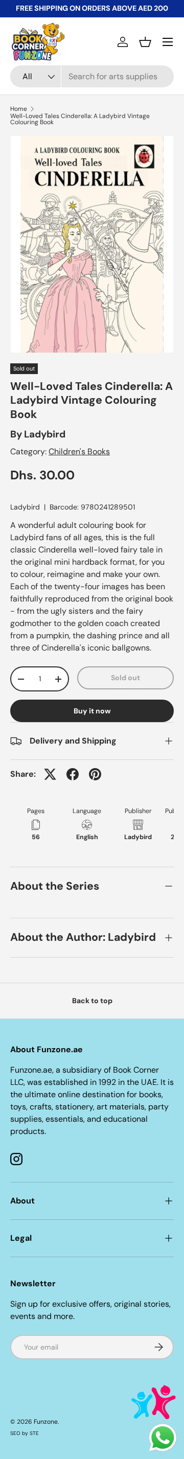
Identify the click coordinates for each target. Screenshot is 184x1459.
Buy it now (92, 710)
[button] (145, 42)
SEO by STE (24, 1433)
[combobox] (92, 76)
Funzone (46, 1422)
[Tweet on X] (50, 774)
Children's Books (79, 451)
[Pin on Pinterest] (95, 774)
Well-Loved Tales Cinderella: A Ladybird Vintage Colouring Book (80, 119)
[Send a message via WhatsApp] (163, 1438)
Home (18, 109)
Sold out (125, 677)
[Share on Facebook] (72, 774)
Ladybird (44, 434)
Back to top (92, 1000)
